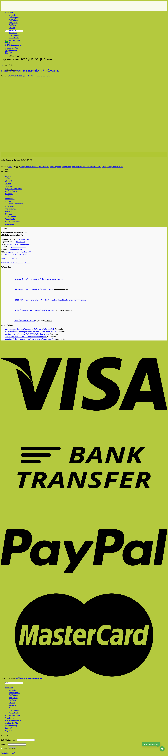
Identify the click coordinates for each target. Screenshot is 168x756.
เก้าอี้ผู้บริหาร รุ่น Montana (29, 167)
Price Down (9, 43)
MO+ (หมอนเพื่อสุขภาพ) (13, 45)
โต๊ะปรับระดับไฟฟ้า (11, 48)
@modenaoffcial (16, 249)
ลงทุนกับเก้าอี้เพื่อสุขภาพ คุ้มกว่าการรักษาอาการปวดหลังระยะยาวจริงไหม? (30, 339)
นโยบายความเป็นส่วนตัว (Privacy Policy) (15, 263)
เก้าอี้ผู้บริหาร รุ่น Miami (115, 167)
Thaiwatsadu (14, 38)
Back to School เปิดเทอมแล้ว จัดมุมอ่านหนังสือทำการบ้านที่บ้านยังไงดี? (30, 329)
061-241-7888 (25, 239)
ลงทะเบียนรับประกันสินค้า (9, 258)
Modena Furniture (43, 76)
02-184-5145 (20, 242)
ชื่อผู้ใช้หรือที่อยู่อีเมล (8, 740)
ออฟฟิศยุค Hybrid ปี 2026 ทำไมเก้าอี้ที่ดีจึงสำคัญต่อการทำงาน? (27, 334)
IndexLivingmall (15, 35)
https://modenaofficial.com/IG (15, 254)
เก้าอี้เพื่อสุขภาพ (14, 17)
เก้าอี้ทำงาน (12, 25)
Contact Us (9, 53)
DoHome (8, 176)
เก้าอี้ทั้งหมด (9, 12)
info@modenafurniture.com (18, 244)
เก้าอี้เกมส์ (8, 178)
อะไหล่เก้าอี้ (8, 181)
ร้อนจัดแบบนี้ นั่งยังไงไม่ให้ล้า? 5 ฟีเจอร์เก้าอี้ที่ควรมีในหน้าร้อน (26, 336)
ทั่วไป (2, 65)
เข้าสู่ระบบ (12, 748)
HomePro (12, 30)
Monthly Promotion (12, 40)
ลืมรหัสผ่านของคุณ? (8, 753)
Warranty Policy (11, 50)
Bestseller (12, 15)
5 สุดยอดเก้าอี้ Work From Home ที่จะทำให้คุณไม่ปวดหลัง (30, 70)
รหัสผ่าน (4, 744)
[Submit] (5, 685)
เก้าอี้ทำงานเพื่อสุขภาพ (16, 204)
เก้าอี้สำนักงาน (13, 20)
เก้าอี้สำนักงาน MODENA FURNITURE (28, 678)
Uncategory (9, 224)
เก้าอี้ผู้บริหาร (13, 22)
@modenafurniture (18, 247)
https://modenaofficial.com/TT (19, 252)
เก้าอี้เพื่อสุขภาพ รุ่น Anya (81, 167)
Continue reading (9, 164)
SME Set (12, 27)
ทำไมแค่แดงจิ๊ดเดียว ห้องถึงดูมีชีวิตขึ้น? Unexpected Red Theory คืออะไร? (31, 331)
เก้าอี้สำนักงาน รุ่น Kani (98, 167)
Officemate (13, 33)
